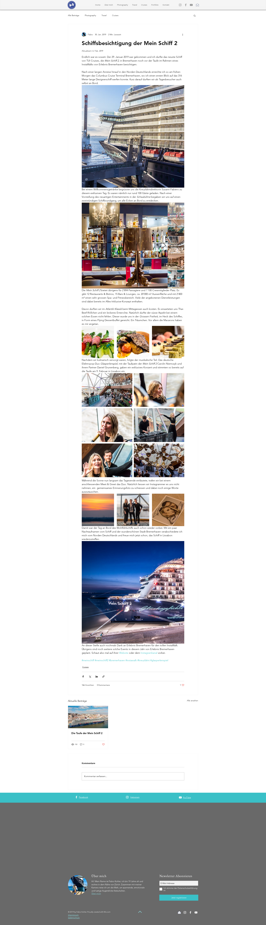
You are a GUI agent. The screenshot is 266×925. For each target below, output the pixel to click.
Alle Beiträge (73, 15)
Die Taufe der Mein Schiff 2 (87, 733)
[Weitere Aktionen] (182, 34)
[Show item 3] (176, 244)
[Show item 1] (176, 211)
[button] (155, 4)
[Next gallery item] (181, 136)
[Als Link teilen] (103, 676)
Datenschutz (74, 917)
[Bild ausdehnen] (159, 136)
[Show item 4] (176, 261)
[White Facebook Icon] (76, 797)
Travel (104, 15)
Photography (90, 15)
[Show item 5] (176, 278)
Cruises (115, 15)
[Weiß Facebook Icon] (190, 912)
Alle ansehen (192, 700)
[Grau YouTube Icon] (191, 5)
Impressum (73, 915)
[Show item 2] (176, 227)
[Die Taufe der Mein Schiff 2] (88, 717)
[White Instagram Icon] (127, 797)
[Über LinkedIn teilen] (96, 676)
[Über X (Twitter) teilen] (90, 676)
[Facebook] (185, 5)
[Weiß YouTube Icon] (180, 797)
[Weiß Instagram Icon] (185, 912)
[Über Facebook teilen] (83, 676)
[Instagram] (180, 5)
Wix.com (107, 912)
